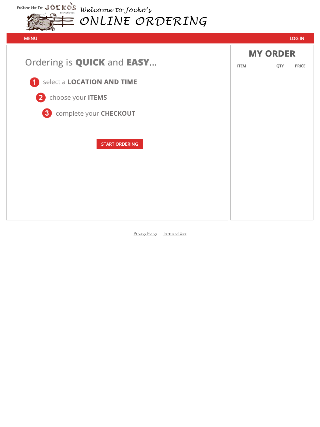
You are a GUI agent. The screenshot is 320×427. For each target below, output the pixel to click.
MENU (30, 38)
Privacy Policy (145, 233)
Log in (297, 38)
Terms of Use (175, 233)
